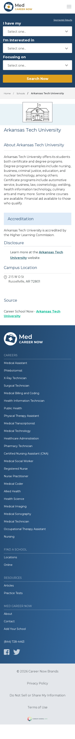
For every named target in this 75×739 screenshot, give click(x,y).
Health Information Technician (24, 400)
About (8, 614)
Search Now (37, 79)
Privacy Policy (37, 683)
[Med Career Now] (18, 7)
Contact (9, 621)
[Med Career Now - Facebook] (6, 652)
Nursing (9, 536)
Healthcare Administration (21, 438)
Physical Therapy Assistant (21, 416)
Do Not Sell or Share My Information (37, 695)
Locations (10, 557)
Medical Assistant (15, 363)
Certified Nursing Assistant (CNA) (26, 453)
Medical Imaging (15, 506)
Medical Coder (13, 484)
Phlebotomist (13, 370)
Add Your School (15, 629)
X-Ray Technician (15, 378)
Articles (9, 585)
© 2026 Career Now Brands (37, 671)
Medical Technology (17, 431)
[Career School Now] (38, 719)
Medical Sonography (17, 514)
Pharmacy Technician (18, 446)
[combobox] (37, 31)
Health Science (14, 499)
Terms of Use (38, 707)
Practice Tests (13, 593)
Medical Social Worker (18, 461)
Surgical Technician (16, 385)
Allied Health (12, 491)
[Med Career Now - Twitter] (16, 652)
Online (8, 565)
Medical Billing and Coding (21, 393)
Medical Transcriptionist (19, 423)
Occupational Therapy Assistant (25, 529)
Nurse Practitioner (16, 476)
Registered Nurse (16, 468)
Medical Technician (16, 521)
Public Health (13, 408)
